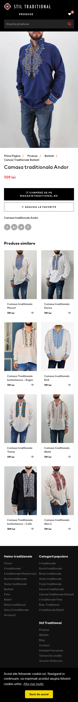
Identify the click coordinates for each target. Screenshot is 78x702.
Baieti (7, 599)
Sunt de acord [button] (39, 694)
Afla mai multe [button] (33, 684)
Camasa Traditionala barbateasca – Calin (20, 522)
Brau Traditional (49, 605)
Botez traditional (14, 605)
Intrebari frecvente (51, 650)
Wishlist (44, 635)
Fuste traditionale (50, 584)
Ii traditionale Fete (50, 599)
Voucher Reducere (50, 661)
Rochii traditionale (15, 579)
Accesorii (9, 615)
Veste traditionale (15, 584)
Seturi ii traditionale (16, 610)
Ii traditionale (12, 568)
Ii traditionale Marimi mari (20, 574)
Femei (8, 563)
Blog (42, 640)
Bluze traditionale (50, 574)
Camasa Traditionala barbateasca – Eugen (20, 378)
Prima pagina (12, 156)
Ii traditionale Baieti (51, 610)
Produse (26, 14)
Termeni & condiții (50, 656)
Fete (7, 594)
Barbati (49, 156)
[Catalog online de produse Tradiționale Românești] (39, 6)
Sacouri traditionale (51, 589)
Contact (44, 645)
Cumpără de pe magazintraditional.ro (39, 194)
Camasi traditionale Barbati (21, 160)
